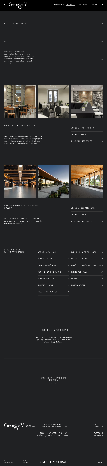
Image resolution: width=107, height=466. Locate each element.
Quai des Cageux (45, 259)
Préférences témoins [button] (27, 461)
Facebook (98, 433)
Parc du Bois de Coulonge (84, 252)
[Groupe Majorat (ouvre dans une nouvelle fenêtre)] (53, 462)
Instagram (98, 436)
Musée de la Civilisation (49, 272)
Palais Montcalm (79, 272)
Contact (94, 4)
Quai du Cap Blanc (46, 279)
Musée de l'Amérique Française (86, 265)
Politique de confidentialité (8, 461)
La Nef (74, 279)
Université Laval (45, 285)
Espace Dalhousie (79, 259)
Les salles (71, 4)
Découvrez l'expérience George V (53, 379)
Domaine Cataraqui (47, 252)
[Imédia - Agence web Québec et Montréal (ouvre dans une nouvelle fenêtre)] (100, 462)
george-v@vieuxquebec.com (53, 427)
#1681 (53, 424)
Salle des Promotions (48, 292)
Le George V (83, 4)
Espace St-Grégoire (47, 265)
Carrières (96, 427)
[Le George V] (15, 6)
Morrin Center (78, 285)
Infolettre (98, 424)
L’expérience (58, 4)
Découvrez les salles (81, 141)
